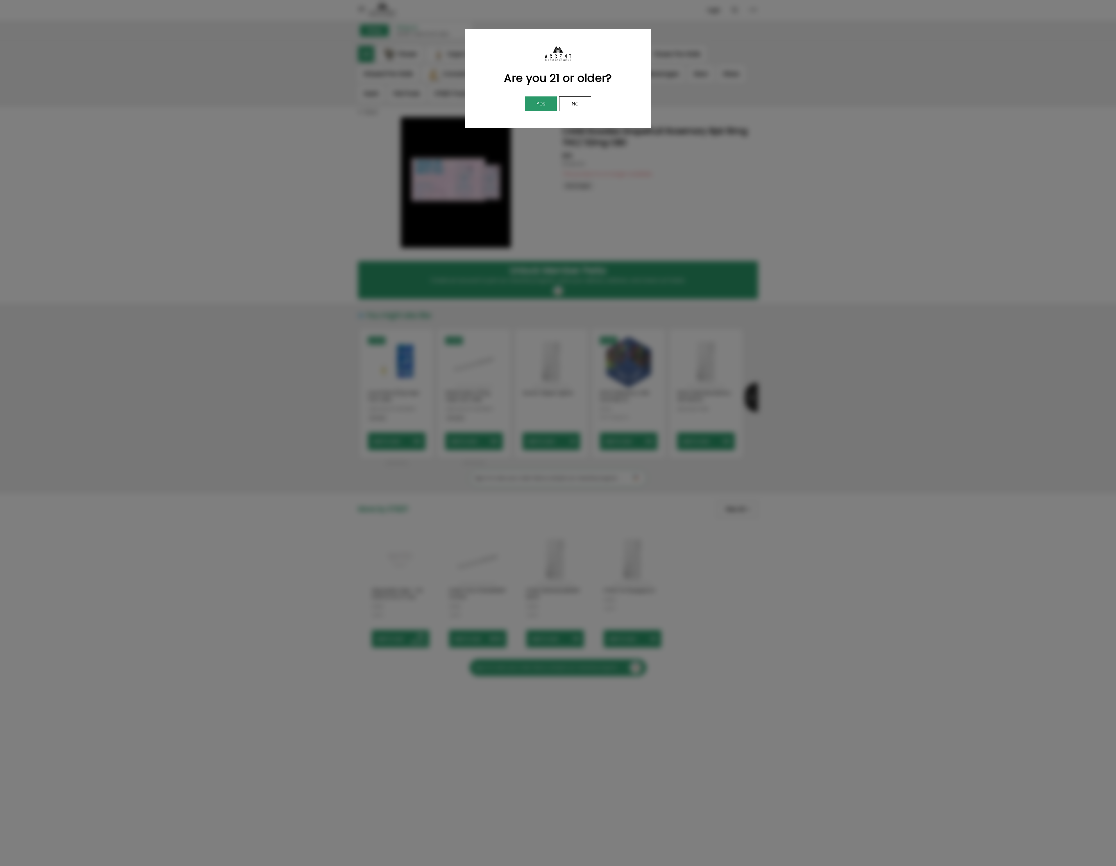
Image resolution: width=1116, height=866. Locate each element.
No (575, 103)
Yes (541, 103)
